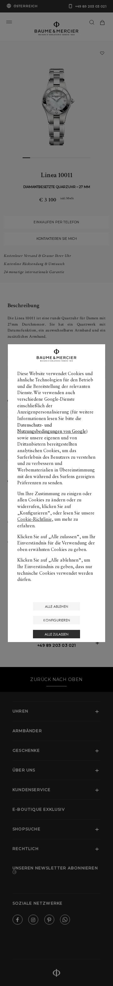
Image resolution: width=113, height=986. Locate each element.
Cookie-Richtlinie (34, 519)
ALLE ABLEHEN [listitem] (56, 606)
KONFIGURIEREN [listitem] (56, 620)
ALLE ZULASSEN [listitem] (56, 634)
